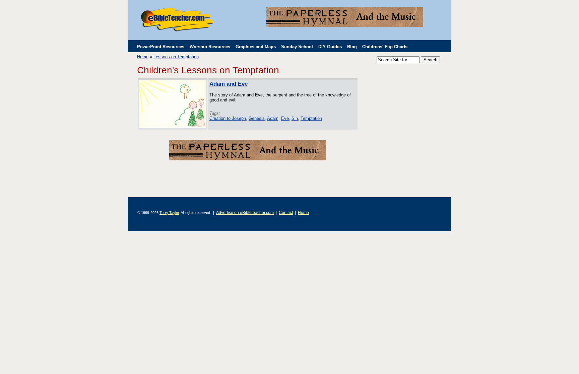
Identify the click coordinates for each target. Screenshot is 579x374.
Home (142, 56)
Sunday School (297, 46)
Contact (286, 212)
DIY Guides (330, 46)
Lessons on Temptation (176, 56)
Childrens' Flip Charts (384, 46)
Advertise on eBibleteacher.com (245, 212)
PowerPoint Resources (160, 46)
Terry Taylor (169, 213)
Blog (352, 46)
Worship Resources (210, 46)
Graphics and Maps (256, 46)
